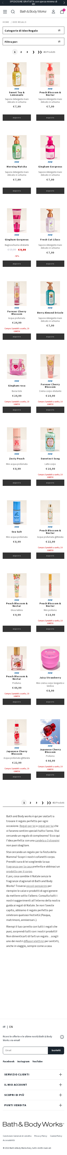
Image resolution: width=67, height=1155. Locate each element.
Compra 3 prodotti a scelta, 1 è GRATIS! (16, 330)
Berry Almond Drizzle (50, 313)
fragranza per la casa (19, 867)
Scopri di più (14, 1095)
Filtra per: (11, 42)
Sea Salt (17, 532)
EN (11, 1027)
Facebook (8, 1061)
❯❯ (40, 52)
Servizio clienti (16, 1074)
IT (4, 1027)
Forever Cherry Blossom (16, 313)
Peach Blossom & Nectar (50, 94)
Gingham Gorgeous (50, 167)
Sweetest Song (50, 459)
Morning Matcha (17, 167)
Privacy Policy (40, 1136)
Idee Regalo (19, 22)
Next (64, 3)
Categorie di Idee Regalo (21, 31)
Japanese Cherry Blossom (16, 753)
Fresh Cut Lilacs (50, 239)
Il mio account (15, 1085)
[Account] (53, 11)
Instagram (23, 1061)
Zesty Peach (17, 459)
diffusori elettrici (34, 941)
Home (6, 22)
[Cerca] (12, 11)
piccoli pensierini (36, 886)
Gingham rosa (16, 386)
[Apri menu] (5, 11)
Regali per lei (27, 826)
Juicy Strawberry (50, 678)
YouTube (37, 1061)
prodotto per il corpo (19, 871)
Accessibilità (9, 1140)
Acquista (17, 118)
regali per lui (46, 826)
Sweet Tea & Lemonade (17, 94)
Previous (3, 3)
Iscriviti (56, 1050)
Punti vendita (15, 1105)
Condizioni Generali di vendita (17, 1136)
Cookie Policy (56, 1136)
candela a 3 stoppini (47, 841)
